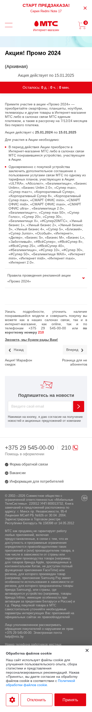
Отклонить (36, 700)
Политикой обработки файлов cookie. (40, 683)
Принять (70, 700)
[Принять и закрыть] (87, 650)
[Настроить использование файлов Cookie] (12, 699)
